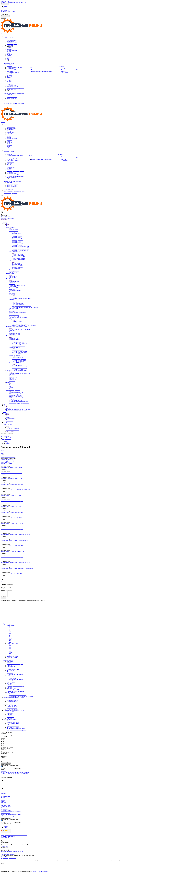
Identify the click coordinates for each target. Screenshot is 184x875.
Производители (13, 276)
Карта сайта (3, 802)
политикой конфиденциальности (40, 871)
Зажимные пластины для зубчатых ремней (19, 373)
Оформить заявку (5, 15)
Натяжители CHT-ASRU (18, 342)
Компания (3, 793)
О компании (9, 415)
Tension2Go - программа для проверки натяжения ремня (14, 773)
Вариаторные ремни (6, 806)
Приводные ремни (13, 229)
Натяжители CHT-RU (17, 357)
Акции (2, 801)
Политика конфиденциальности (8, 852)
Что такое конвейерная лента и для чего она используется (15, 772)
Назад (7, 224)
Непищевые (15, 297)
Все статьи (3, 771)
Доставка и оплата (5, 796)
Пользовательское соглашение (8, 854)
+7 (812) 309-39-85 (20, 2)
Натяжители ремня (13, 338)
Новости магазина (6, 766)
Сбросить (9, 762)
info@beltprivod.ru (5, 1)
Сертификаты (4, 797)
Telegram (5, 6)
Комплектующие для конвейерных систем (19, 329)
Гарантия (3, 800)
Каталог (8, 225)
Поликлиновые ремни (17, 254)
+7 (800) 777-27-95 (7, 2)
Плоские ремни (4, 809)
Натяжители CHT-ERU (17, 350)
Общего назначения (17, 321)
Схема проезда (4, 846)
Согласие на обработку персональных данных (12, 851)
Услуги (8, 408)
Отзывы (3, 798)
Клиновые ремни (16, 233)
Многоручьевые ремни (6, 807)
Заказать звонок (4, 3)
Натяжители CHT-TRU (17, 365)
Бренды (11, 384)
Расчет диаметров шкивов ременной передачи (12, 774)
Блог (2, 794)
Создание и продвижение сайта (8, 857)
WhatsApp (5, 7)
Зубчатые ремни (16, 263)
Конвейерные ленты (14, 281)
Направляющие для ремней (16, 392)
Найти (2, 863)
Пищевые (14, 302)
